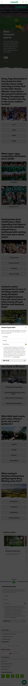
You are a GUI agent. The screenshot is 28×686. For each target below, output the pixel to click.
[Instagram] (8, 676)
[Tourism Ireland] (14, 2)
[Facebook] (3, 676)
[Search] (26, 2)
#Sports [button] (6, 57)
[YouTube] (17, 676)
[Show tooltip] (26, 344)
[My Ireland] (23, 2)
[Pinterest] (12, 676)
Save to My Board (20, 7)
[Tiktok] (22, 676)
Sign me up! (6, 360)
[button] (26, 328)
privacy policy (16, 356)
